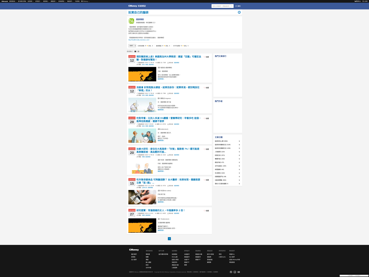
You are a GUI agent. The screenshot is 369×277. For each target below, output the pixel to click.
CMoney (4, 1)
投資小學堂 (175, 259)
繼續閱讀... (161, 79)
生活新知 (219, 173)
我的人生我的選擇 (221, 183)
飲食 (143, 64)
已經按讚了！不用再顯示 (354, 275)
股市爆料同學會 (22, 1)
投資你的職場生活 (222, 144)
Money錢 (174, 257)
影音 (147, 265)
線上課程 (148, 262)
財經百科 (174, 262)
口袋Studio (222, 257)
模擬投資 (53, 1)
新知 (143, 95)
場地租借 (232, 262)
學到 (220, 254)
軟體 (147, 257)
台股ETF (186, 259)
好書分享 (219, 155)
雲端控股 (209, 259)
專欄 (146, 64)
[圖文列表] (135, 52)
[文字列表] (138, 52)
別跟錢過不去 (220, 176)
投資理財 (30, 1)
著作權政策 (202, 272)
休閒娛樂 (219, 169)
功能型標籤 (220, 180)
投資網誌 (174, 254)
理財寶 (148, 254)
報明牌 (209, 262)
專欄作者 (219, 159)
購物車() (358, 1)
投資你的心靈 (221, 141)
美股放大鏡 (175, 265)
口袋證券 (174, 267)
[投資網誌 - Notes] (138, 6)
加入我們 (134, 259)
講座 (147, 259)
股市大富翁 (210, 254)
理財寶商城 (12, 1)
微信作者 (219, 162)
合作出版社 (220, 166)
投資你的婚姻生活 (222, 148)
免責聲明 (215, 272)
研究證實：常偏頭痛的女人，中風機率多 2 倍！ (160, 210)
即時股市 (37, 1)
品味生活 (144, 187)
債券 (185, 265)
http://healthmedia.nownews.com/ (138, 40)
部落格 (133, 257)
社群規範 (209, 272)
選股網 (209, 257)
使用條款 (195, 272)
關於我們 (134, 254)
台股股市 (187, 254)
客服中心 (232, 254)
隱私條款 (189, 272)
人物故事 (219, 152)
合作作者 (148, 267)
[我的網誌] (238, 6)
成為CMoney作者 (234, 259)
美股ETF (186, 262)
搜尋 (232, 6)
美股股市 (187, 257)
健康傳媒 (176, 62)
